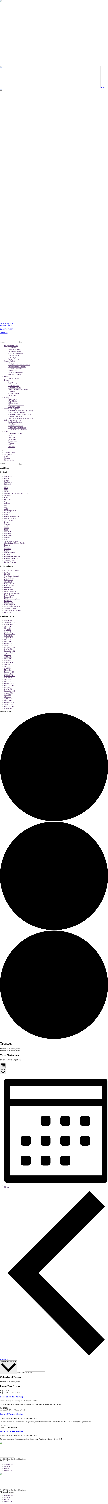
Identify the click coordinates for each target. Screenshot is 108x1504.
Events (6, 380)
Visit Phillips (12, 357)
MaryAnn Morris (10, 591)
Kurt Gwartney (9, 585)
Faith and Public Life (11, 558)
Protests (6, 478)
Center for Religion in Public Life (19, 414)
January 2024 (8, 632)
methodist (7, 533)
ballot (6, 490)
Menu (103, 88)
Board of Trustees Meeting (11, 1397)
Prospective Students (11, 346)
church (6, 528)
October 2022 (8, 649)
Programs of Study (14, 349)
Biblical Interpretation (11, 516)
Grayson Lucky (9, 578)
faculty (6, 551)
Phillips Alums (13, 403)
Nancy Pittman (9, 595)
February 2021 (9, 672)
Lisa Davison (8, 589)
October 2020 (8, 678)
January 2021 (8, 674)
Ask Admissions (13, 355)
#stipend (7, 512)
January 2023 (8, 645)
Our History (12, 424)
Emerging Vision (14, 407)
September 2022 (9, 651)
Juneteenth (7, 495)
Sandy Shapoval (9, 604)
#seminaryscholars (10, 511)
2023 (6, 509)
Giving (6, 397)
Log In (6, 1468)
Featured (7, 545)
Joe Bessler (8, 582)
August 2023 (8, 638)
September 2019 (9, 691)
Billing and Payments (15, 372)
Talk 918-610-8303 (6, 329)
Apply (6, 456)
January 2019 (8, 704)
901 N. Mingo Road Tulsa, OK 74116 (7, 324)
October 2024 (8, 620)
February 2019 (9, 702)
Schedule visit (9, 1464)
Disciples (7, 554)
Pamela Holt (8, 597)
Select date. (21, 1372)
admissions (7, 476)
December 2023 (9, 634)
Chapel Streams (13, 393)
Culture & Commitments (12, 420)
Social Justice (8, 520)
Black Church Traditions (16, 412)
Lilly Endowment (10, 499)
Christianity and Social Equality (14, 543)
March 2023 (8, 641)
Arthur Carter (8, 572)
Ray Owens (8, 601)
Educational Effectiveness (17, 428)
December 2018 (9, 706)
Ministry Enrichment (15, 416)
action (6, 488)
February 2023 (9, 643)
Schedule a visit (9, 452)
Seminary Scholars (14, 351)
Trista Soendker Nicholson (13, 610)
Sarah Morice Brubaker (12, 606)
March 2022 (8, 658)
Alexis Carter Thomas (11, 570)
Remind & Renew (14, 388)
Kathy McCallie (9, 584)
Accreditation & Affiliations (17, 430)
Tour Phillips (12, 437)
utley (5, 501)
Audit (6, 526)
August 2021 (8, 662)
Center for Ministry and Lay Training (20, 410)
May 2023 (7, 639)
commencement (9, 552)
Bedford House (13, 386)
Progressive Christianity (12, 556)
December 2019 (9, 685)
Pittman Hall (12, 384)
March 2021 (8, 670)
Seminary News (9, 560)
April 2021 (7, 668)
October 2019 (8, 689)
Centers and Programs (11, 409)
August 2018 (8, 708)
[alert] (54, 1049)
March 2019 (8, 700)
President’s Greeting (15, 422)
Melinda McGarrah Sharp (12, 593)
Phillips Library (13, 378)
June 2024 (7, 626)
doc (5, 507)
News (10, 435)
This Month (4, 1359)
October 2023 (8, 636)
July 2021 (7, 664)
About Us (7, 431)
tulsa (5, 539)
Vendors (11, 443)
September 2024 (9, 622)
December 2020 (9, 676)
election (6, 491)
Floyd (6, 530)
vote (5, 486)
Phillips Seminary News (12, 599)
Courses (11, 363)
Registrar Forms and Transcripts (19, 365)
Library (6, 376)
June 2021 (7, 666)
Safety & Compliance (15, 426)
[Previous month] (56, 1356)
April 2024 (7, 630)
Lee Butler (7, 587)
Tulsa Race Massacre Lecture (18, 389)
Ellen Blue (7, 574)
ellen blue (7, 532)
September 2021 (9, 660)
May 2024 (7, 628)
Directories (12, 439)
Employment (12, 441)
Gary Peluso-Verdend (11, 576)
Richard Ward (9, 603)
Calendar (11, 445)
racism (6, 480)
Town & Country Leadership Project (20, 418)
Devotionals (12, 395)
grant (6, 497)
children (7, 503)
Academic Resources (15, 369)
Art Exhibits (12, 391)
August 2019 (8, 693)
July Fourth (8, 482)
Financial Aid (12, 370)
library (6, 547)
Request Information (15, 433)
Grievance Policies (14, 374)
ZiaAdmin (7, 612)
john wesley (8, 535)
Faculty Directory (14, 359)
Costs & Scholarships (15, 353)
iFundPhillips (12, 401)
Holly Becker (8, 580)
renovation (7, 549)
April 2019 (7, 699)
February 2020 (9, 683)
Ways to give (8, 454)
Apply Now (12, 348)
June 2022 (7, 655)
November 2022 (9, 647)
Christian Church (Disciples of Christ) (16, 493)
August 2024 (8, 624)
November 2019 (9, 687)
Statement (7, 484)
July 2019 (7, 695)
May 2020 (7, 681)
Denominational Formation (17, 367)
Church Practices (10, 518)
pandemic (7, 537)
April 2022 (7, 657)
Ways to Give (13, 399)
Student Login (9, 460)
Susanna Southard (10, 608)
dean (5, 505)
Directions (11, 447)
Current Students (9, 361)
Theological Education (11, 541)
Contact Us (3, 333)
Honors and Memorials (16, 405)
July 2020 (7, 679)
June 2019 (7, 697)
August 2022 (8, 653)
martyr (6, 514)
